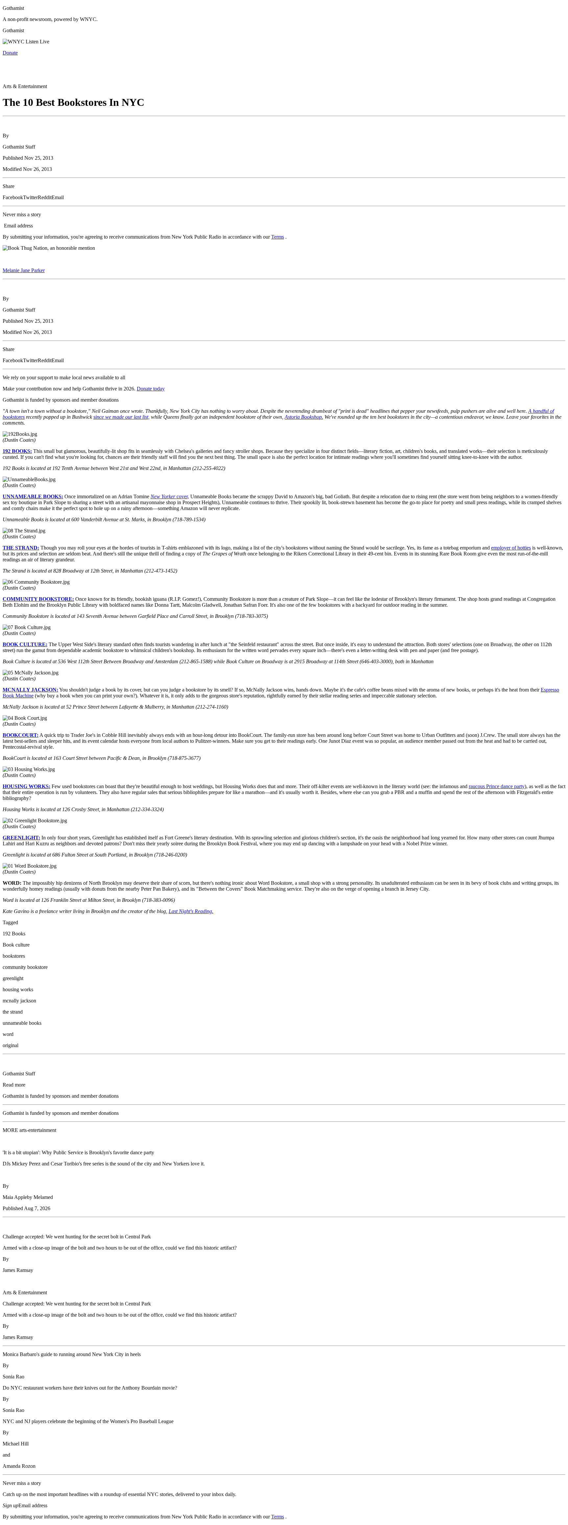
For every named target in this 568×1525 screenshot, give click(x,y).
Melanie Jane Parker (24, 270)
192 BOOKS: (17, 451)
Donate (10, 53)
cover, (170, 496)
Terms (277, 237)
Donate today (151, 388)
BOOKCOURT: (20, 735)
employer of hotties (511, 548)
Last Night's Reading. (191, 911)
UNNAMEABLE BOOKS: (33, 496)
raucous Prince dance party (497, 786)
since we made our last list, (121, 417)
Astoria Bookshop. (304, 417)
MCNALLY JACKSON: (30, 689)
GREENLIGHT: (21, 837)
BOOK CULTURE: (25, 644)
